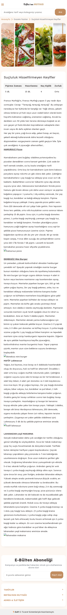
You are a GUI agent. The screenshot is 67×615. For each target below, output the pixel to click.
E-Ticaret (24, 612)
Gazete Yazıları (21, 19)
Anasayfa (5, 19)
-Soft (16, 612)
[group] (33, 44)
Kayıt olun (57, 575)
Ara (60, 12)
